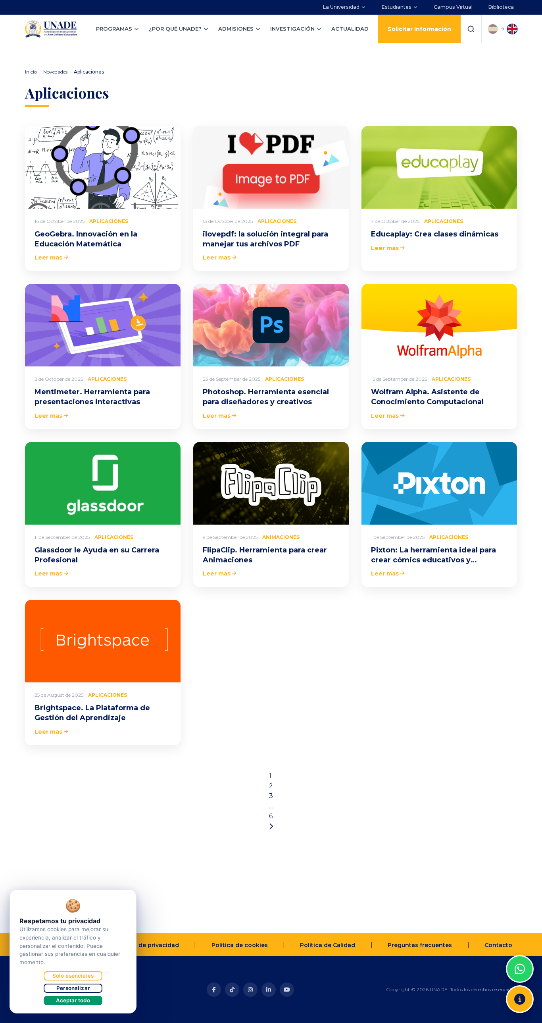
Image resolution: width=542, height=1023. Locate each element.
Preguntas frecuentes (420, 945)
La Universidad (341, 7)
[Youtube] (287, 989)
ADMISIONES (236, 28)
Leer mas (48, 257)
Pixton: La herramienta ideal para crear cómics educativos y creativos (433, 560)
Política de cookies (239, 945)
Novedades (55, 72)
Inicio (31, 72)
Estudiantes (396, 7)
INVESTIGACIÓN (292, 28)
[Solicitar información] (519, 999)
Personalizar (73, 988)
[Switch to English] (512, 29)
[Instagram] (250, 989)
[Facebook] (214, 989)
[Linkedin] (268, 989)
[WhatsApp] (519, 969)
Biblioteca (501, 7)
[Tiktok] (232, 989)
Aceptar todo (73, 1000)
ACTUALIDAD (350, 28)
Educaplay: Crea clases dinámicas (434, 234)
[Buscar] (471, 29)
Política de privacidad (147, 945)
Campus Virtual (453, 7)
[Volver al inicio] (520, 949)
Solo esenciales (73, 976)
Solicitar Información (419, 29)
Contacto (498, 945)
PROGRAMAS (114, 28)
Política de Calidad (327, 945)
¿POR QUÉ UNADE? (175, 28)
